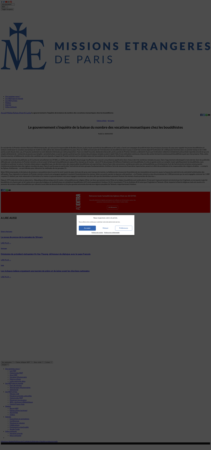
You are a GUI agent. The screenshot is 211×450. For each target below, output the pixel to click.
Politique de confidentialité (111, 232)
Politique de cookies (97, 232)
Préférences (123, 228)
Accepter (87, 228)
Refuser (105, 228)
